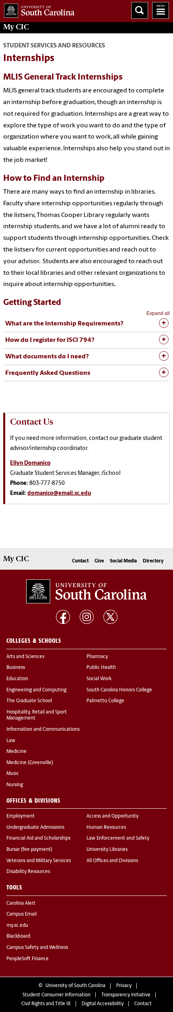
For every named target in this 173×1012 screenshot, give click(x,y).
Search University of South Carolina (139, 10)
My (16, 26)
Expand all (158, 313)
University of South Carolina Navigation (160, 10)
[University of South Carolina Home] (37, 9)
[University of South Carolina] (86, 591)
